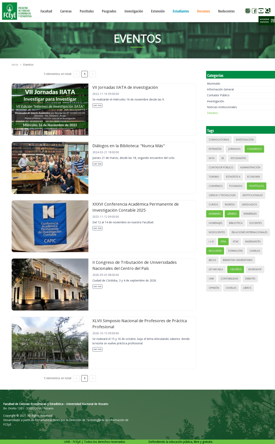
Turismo (214, 176)
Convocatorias (219, 139)
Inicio (14, 64)
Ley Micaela (216, 269)
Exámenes (214, 213)
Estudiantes (238, 158)
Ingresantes (253, 241)
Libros (247, 288)
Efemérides (250, 213)
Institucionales (253, 195)
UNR (211, 278)
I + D (211, 241)
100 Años (235, 269)
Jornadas (234, 149)
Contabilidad (229, 278)
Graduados (249, 204)
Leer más (97, 105)
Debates (212, 113)
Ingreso (230, 204)
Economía (253, 176)
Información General (220, 89)
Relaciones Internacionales (249, 232)
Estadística (233, 176)
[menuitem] (46, 11)
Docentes (255, 223)
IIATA (212, 158)
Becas (212, 260)
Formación (235, 251)
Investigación (215, 101)
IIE (222, 158)
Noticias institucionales (222, 107)
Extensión (215, 149)
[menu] (137, 11)
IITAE (235, 241)
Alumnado (213, 83)
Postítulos (256, 186)
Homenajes (215, 223)
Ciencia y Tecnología (222, 195)
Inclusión (215, 251)
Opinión (214, 288)
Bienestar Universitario (238, 260)
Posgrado (236, 186)
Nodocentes (217, 232)
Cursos (213, 204)
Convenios (215, 186)
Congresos (254, 149)
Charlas (254, 251)
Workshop (255, 269)
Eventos (28, 64)
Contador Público (218, 95)
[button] (266, 20)
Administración (250, 167)
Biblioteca (236, 223)
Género (232, 213)
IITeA (223, 241)
